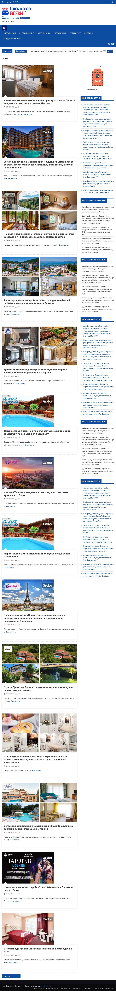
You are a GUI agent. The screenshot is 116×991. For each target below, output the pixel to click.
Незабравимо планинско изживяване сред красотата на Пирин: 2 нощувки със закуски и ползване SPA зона (67, 51)
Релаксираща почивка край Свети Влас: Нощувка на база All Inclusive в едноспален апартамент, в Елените (98, 241)
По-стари (8, 976)
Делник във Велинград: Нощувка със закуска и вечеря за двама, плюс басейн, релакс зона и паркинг (97, 249)
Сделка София (10, 33)
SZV (18, 107)
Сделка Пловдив (26, 33)
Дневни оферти (92, 98)
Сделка (87, 33)
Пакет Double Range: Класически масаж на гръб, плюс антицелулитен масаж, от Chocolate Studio (98, 183)
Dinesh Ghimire (45, 986)
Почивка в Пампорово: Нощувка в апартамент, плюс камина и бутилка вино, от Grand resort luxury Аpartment (98, 165)
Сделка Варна (44, 33)
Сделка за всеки (16, 17)
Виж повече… (28, 114)
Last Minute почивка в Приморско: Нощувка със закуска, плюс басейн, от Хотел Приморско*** (97, 174)
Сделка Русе (75, 33)
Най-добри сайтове (12, 39)
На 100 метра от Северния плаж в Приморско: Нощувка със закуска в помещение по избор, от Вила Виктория (97, 156)
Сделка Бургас (59, 33)
